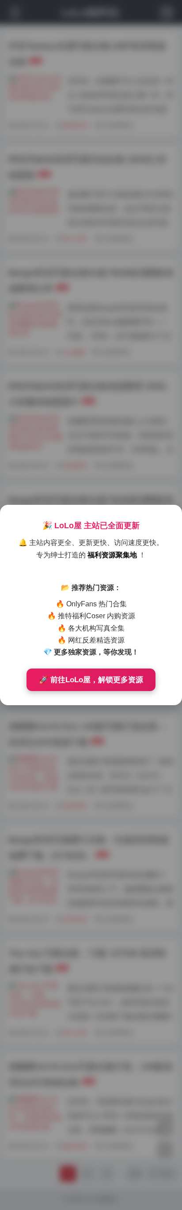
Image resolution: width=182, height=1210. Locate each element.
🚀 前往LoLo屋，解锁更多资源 (91, 680)
